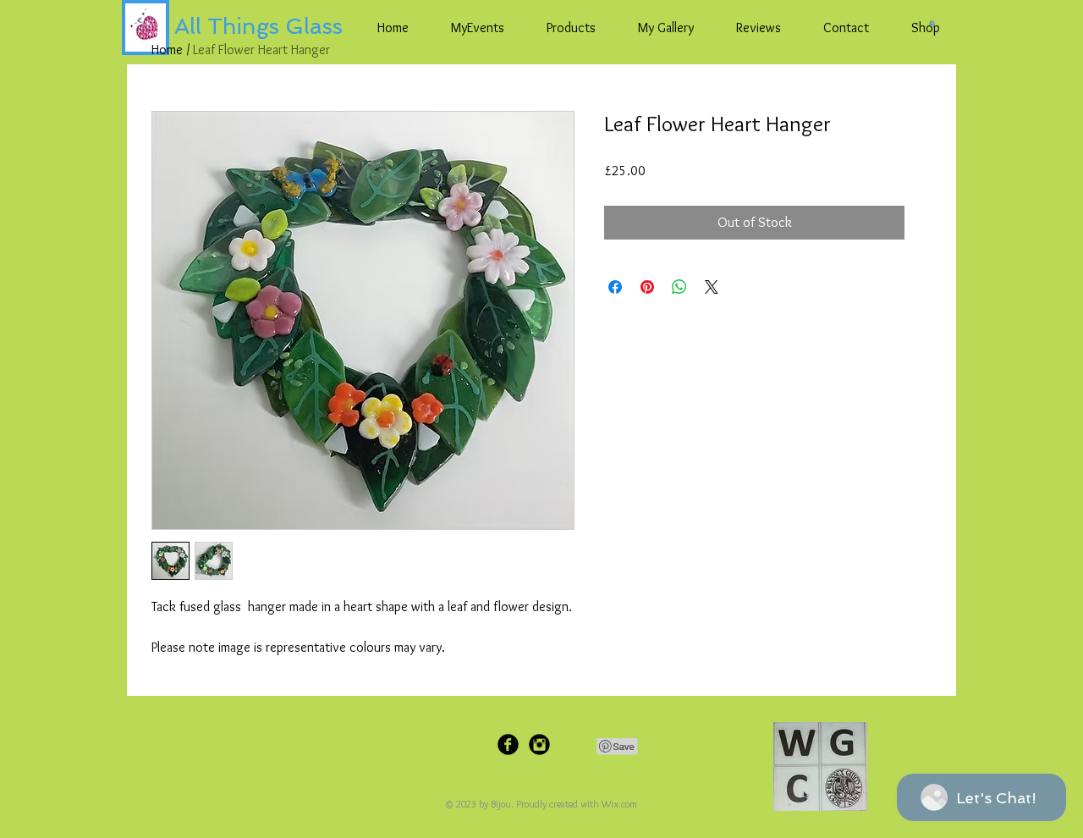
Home (167, 49)
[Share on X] (711, 287)
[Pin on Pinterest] (647, 287)
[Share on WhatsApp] (679, 287)
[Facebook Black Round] (508, 744)
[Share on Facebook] (615, 287)
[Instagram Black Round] (539, 744)
